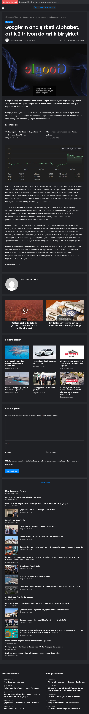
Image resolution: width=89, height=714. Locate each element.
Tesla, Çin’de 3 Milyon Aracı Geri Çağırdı (44, 362)
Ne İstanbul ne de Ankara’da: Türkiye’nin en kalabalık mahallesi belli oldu (50, 587)
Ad (7, 443)
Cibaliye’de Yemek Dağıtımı (31, 566)
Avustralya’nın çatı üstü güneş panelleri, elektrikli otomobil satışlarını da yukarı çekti (70, 390)
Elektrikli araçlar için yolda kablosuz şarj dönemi (16, 388)
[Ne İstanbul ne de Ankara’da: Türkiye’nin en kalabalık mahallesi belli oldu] (11, 590)
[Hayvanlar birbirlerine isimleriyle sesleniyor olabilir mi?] (17, 352)
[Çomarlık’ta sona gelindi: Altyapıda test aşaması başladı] (11, 612)
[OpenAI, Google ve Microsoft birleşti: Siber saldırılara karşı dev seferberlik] (11, 550)
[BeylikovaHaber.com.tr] (44, 7)
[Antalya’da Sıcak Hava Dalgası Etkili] (11, 579)
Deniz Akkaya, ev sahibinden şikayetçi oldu (38, 526)
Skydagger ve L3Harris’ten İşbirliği (44, 388)
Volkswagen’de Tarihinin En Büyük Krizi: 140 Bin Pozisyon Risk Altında (34, 647)
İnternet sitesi (51, 452)
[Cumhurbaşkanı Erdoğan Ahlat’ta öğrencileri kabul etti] (11, 623)
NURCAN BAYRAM (16, 40)
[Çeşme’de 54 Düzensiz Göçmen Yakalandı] (11, 513)
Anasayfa (10, 17)
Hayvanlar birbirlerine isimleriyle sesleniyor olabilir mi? (14, 363)
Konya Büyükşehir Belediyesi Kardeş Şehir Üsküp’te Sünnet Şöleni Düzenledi (37, 603)
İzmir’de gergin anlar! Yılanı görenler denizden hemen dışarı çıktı (32, 653)
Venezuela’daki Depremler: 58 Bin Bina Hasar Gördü (41, 537)
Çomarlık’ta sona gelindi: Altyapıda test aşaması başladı (44, 609)
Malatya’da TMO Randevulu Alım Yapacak (23, 497)
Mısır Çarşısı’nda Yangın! (15, 491)
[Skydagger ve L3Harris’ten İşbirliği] (44, 378)
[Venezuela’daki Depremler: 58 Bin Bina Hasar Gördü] (11, 540)
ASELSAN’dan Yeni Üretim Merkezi (19, 597)
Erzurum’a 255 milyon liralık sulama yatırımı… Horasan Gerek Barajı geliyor (45, 2)
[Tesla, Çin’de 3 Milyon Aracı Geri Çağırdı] (44, 352)
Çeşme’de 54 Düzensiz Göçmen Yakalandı (37, 510)
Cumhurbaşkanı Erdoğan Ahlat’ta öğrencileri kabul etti (43, 620)
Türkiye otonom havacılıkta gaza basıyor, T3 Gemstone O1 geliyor (71, 363)
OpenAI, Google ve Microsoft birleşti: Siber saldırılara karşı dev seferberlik (51, 547)
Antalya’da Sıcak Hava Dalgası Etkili (35, 576)
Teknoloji (18, 17)
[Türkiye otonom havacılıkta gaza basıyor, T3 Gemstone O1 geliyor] (72, 352)
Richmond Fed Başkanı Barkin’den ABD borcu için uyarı (28, 640)
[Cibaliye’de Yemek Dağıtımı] (11, 569)
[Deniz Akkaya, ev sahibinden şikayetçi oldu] (11, 529)
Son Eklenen (44, 482)
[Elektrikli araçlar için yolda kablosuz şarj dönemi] (17, 378)
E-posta (8, 452)
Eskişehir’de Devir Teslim (15, 520)
